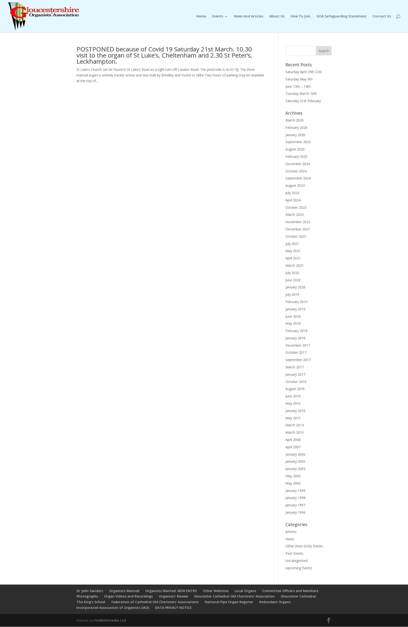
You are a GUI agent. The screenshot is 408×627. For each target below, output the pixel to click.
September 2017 (298, 359)
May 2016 (293, 403)
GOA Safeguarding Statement (341, 16)
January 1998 (295, 497)
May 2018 (293, 323)
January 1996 (295, 512)
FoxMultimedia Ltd (110, 620)
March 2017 (294, 367)
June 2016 (293, 396)
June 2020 (293, 280)
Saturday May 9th (298, 79)
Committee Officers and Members (290, 591)
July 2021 (292, 243)
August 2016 (295, 388)
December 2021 (297, 229)
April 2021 (293, 258)
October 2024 (295, 171)
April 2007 (293, 447)
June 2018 (293, 316)
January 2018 (295, 338)
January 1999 (295, 490)
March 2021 (294, 265)
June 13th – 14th (297, 86)
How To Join (300, 16)
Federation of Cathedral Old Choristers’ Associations (155, 602)
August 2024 (295, 185)
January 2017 (295, 374)
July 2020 (292, 272)
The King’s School (90, 602)
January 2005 (295, 461)
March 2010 (294, 432)
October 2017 (295, 352)
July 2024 (292, 193)
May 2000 (293, 483)
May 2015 (293, 418)
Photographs (87, 596)
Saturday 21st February (303, 101)
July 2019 (292, 294)
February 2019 (296, 301)
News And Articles (248, 16)
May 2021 (293, 251)
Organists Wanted (124, 591)
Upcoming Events (298, 568)
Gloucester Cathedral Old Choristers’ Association (234, 596)
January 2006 (295, 454)
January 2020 (295, 287)
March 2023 (294, 214)
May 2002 (293, 476)
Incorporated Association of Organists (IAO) (112, 607)
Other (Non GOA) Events (304, 546)
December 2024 (297, 164)
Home (201, 16)
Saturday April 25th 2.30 (303, 72)
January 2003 (295, 468)
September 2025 (298, 142)
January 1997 (295, 505)
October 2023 (295, 207)
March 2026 (294, 120)
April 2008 (293, 439)
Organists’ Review (173, 596)
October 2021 (295, 236)
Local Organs (245, 591)
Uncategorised (296, 560)
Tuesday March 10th (301, 93)
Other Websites (216, 591)
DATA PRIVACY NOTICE (173, 607)
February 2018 (296, 330)
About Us (277, 16)
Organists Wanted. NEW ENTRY (171, 591)
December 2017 (297, 345)
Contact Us (382, 16)
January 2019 (295, 309)
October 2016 (295, 381)
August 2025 (295, 149)
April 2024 (293, 200)
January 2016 (295, 410)
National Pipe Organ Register (229, 602)
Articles (291, 531)
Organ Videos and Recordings (128, 596)
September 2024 (298, 178)
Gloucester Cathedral (298, 596)
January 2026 (295, 135)
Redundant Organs (275, 602)
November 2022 (297, 222)
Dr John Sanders (89, 591)
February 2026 (296, 127)
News (289, 539)
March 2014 (294, 425)
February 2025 (296, 156)
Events (217, 16)
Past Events (294, 553)
